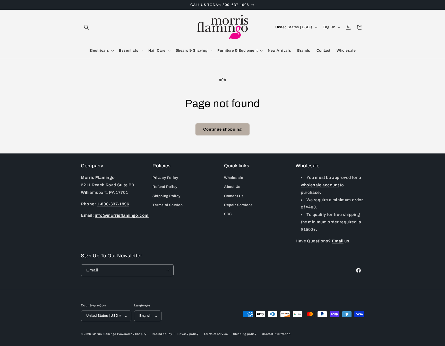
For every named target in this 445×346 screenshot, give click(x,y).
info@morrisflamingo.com (122, 215)
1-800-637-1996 (113, 204)
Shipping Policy (166, 196)
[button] (86, 27)
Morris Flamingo (104, 334)
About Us (232, 187)
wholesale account (320, 185)
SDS (228, 214)
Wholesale (233, 178)
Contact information (276, 333)
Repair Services (238, 205)
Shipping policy (244, 333)
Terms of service (216, 333)
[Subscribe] (167, 270)
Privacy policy (188, 333)
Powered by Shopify (132, 334)
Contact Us (234, 196)
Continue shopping (222, 129)
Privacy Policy (165, 178)
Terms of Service (167, 205)
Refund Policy (164, 187)
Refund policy (162, 333)
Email (338, 241)
